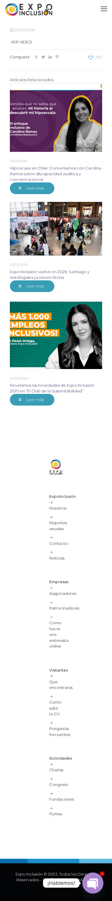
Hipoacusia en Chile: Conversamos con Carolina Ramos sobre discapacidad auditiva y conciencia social (55, 174)
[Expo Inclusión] (28, 8)
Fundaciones (61, 799)
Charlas (56, 769)
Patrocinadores (64, 608)
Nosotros (57, 508)
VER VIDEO (21, 42)
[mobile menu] (104, 9)
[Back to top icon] (99, 888)
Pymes (55, 813)
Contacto (58, 543)
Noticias (57, 558)
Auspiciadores (62, 593)
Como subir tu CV (55, 708)
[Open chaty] (92, 883)
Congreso (58, 784)
